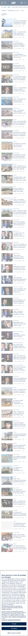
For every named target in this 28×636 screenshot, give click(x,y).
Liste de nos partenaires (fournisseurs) (11, 619)
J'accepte (14, 623)
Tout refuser (14, 628)
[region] (14, 603)
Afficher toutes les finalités (14, 633)
